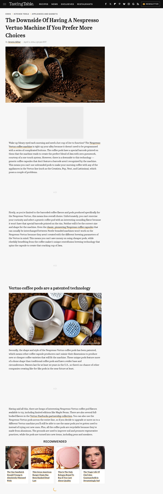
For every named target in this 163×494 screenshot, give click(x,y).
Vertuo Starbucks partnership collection (51, 416)
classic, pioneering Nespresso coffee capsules (70, 227)
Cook (8, 14)
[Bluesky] (124, 4)
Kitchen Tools (21, 14)
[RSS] (138, 4)
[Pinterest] (119, 4)
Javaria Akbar (14, 41)
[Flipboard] (115, 4)
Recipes (43, 4)
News (54, 4)
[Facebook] (106, 4)
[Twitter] (110, 4)
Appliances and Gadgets (44, 14)
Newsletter (152, 4)
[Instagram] (128, 4)
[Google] (133, 4)
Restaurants (85, 4)
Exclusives (67, 4)
